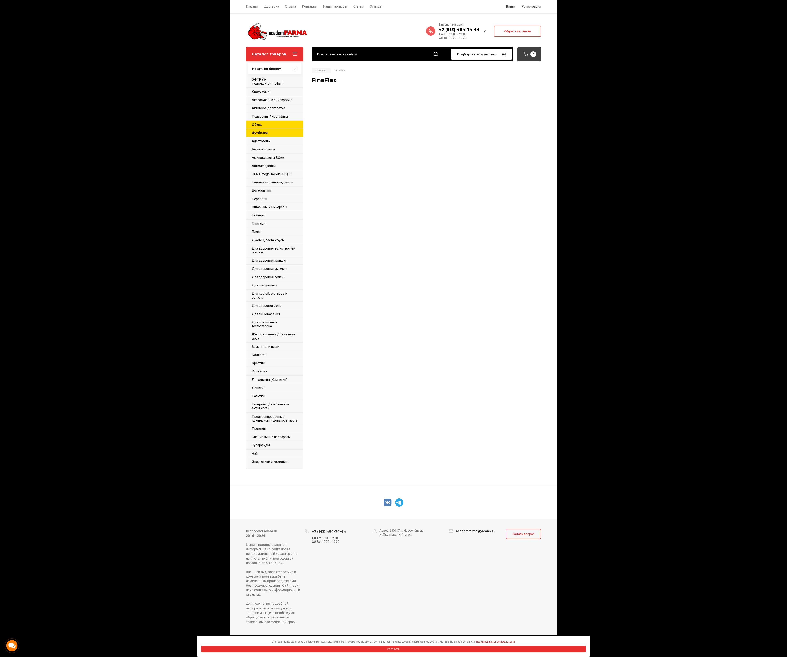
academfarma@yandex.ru (475, 531)
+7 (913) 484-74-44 (459, 29)
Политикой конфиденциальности (495, 641)
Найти (435, 54)
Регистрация (531, 6)
